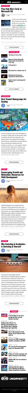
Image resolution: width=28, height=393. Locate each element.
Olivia (8, 105)
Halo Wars (20, 25)
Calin (8, 15)
